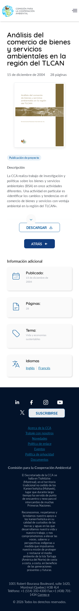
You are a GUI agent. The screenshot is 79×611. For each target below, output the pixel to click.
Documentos (39, 459)
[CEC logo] (18, 11)
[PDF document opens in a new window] (39, 115)
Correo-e (43, 595)
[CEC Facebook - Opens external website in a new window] (31, 403)
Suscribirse (47, 413)
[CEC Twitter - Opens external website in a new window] (22, 413)
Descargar (36, 227)
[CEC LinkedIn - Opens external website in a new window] (17, 403)
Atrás (36, 243)
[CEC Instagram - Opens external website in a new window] (45, 403)
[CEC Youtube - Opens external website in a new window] (60, 403)
